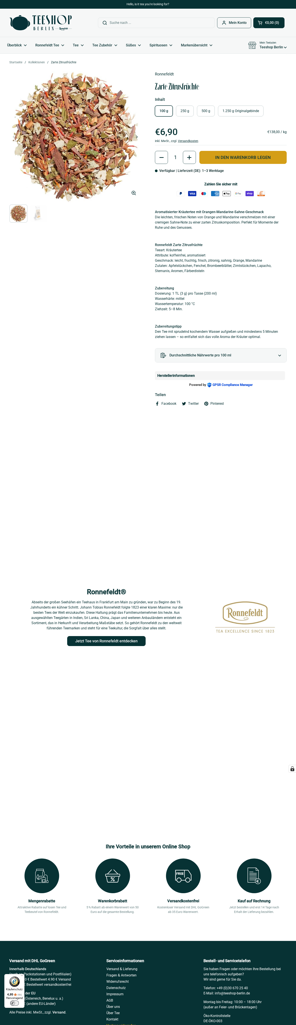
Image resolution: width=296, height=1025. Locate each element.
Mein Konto (238, 23)
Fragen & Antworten (121, 975)
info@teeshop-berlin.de (232, 993)
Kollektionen (36, 62)
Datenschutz (116, 988)
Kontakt (112, 1019)
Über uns (113, 1007)
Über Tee (113, 1013)
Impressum (115, 994)
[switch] (14, 1003)
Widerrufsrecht (117, 981)
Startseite (15, 62)
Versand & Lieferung (121, 969)
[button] (269, 22)
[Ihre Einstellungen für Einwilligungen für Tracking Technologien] (292, 768)
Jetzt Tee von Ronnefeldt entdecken (106, 641)
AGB (109, 1000)
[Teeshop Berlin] (40, 22)
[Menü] (21, 976)
